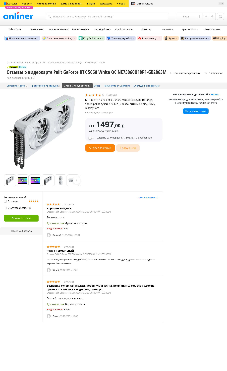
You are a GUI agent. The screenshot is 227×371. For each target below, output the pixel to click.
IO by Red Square (92, 38)
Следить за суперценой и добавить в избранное (124, 137)
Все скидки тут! (150, 38)
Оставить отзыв (21, 218)
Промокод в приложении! (22, 38)
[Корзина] (220, 16)
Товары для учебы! (122, 38)
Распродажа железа (196, 38)
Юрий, (56, 270)
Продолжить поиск (196, 111)
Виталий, (57, 235)
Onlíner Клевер (145, 3)
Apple (172, 38)
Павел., (56, 316)
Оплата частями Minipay (60, 38)
